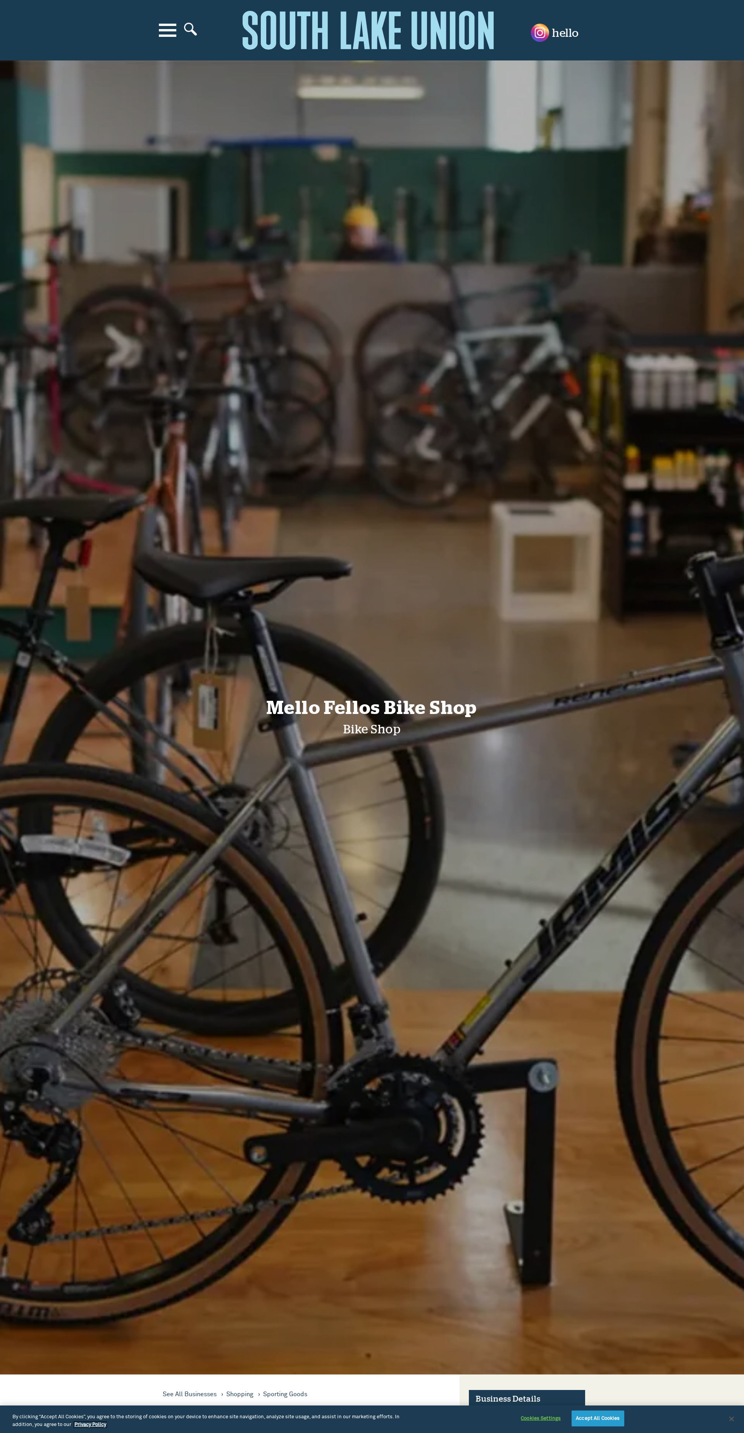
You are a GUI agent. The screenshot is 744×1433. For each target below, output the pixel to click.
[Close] (731, 1418)
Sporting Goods (285, 1394)
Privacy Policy (90, 1424)
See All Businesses (190, 1394)
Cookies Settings (541, 1418)
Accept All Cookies (598, 1418)
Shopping (240, 1394)
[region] (372, 1419)
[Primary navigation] (167, 30)
